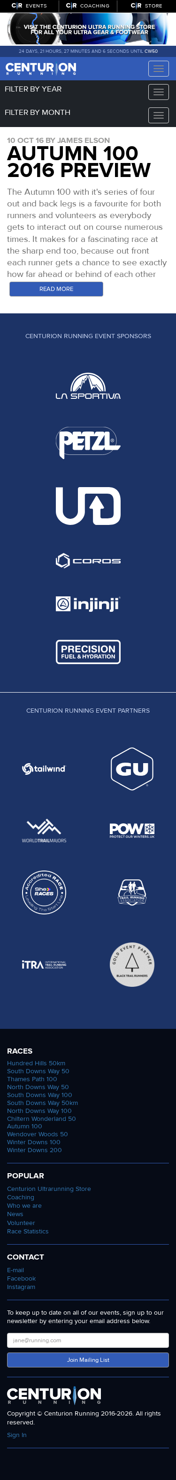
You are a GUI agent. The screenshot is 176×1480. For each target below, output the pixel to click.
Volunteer (21, 1223)
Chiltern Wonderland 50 (41, 1119)
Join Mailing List (88, 1360)
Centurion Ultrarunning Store (49, 1189)
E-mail (15, 1270)
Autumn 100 (24, 1126)
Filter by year (33, 89)
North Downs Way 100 (39, 1111)
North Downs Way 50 (38, 1087)
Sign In (17, 1435)
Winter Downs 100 (34, 1142)
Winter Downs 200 (34, 1150)
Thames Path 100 (32, 1079)
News (15, 1214)
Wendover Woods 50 (37, 1134)
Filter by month (37, 112)
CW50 (151, 51)
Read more (56, 289)
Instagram (21, 1287)
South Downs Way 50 (38, 1071)
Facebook (21, 1278)
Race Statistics (28, 1231)
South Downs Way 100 (39, 1095)
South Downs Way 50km (42, 1103)
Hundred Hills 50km (36, 1063)
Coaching (20, 1197)
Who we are (24, 1206)
